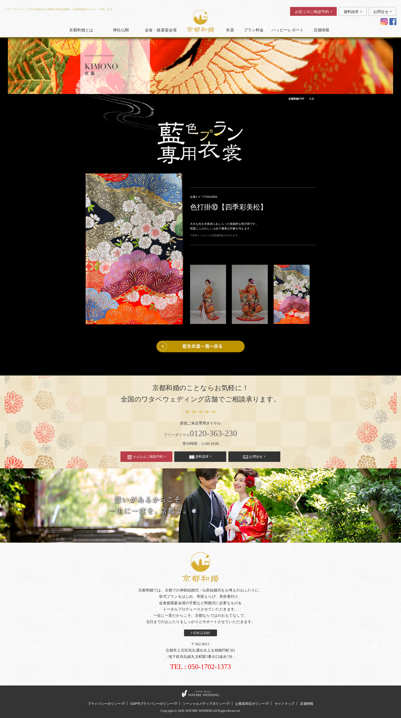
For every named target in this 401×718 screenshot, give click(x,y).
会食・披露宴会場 (161, 30)
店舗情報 (306, 703)
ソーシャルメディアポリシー (204, 703)
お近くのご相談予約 (312, 12)
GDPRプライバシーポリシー (151, 703)
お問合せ (380, 12)
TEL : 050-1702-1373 (200, 666)
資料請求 (351, 12)
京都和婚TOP (296, 98)
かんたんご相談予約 (148, 456)
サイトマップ (284, 703)
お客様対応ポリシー (250, 703)
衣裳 (230, 30)
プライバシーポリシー (104, 703)
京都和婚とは (81, 30)
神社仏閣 (121, 30)
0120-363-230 (200, 433)
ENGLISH (201, 633)
